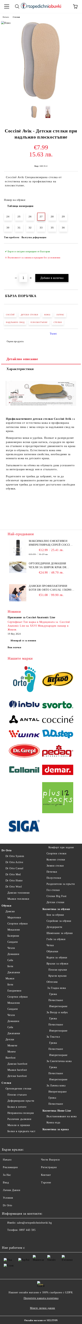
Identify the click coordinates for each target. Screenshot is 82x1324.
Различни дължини (19, 1119)
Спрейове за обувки (59, 921)
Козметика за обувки (56, 909)
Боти (10, 966)
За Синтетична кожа (59, 1061)
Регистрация (48, 1167)
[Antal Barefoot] (24, 720)
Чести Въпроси (50, 1159)
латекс (60, 314)
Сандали (12, 941)
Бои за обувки (55, 914)
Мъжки (10, 978)
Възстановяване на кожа (62, 1116)
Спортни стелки (56, 853)
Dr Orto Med (13, 874)
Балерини (13, 935)
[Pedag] (57, 751)
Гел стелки (53, 890)
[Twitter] (15, 1238)
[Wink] (24, 734)
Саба (10, 960)
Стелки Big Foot (57, 896)
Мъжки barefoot (17, 1069)
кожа (47, 314)
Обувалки (52, 951)
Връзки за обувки (57, 963)
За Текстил (53, 1036)
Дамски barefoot (17, 1063)
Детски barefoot (17, 1076)
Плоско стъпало (17, 1094)
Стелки (16, 17)
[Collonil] (24, 770)
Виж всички (14, 647)
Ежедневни (14, 990)
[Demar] (57, 770)
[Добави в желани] (72, 249)
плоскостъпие (39, 322)
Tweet (53, 333)
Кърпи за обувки (57, 957)
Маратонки (14, 917)
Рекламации (10, 1167)
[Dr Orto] (24, 680)
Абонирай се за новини (23, 640)
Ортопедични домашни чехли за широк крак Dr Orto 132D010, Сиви (47, 565)
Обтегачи (52, 981)
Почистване (55, 1000)
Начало (6, 17)
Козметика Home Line (57, 1110)
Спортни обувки (17, 923)
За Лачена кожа (56, 1085)
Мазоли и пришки (18, 1125)
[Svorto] (57, 705)
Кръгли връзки (57, 975)
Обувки (6, 905)
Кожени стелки (56, 859)
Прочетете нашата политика (41, 1298)
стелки (58, 322)
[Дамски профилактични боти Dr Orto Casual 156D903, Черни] (17, 600)
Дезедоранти (54, 927)
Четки (50, 945)
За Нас (7, 1174)
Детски (10, 1039)
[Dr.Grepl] (24, 751)
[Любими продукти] (65, 6)
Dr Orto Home (14, 880)
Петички (52, 871)
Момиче (12, 1045)
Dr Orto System (15, 856)
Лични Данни (11, 1190)
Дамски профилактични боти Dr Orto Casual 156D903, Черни (51, 588)
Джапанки (13, 972)
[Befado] (57, 679)
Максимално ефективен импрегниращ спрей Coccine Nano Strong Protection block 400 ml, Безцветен (51, 543)
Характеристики (20, 369)
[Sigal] (24, 826)
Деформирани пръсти (20, 1100)
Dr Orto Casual (14, 868)
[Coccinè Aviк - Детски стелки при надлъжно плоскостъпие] (41, 100)
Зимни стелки (55, 865)
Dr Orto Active (14, 862)
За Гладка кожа (56, 988)
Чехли (11, 948)
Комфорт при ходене (61, 847)
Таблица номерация (20, 206)
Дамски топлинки (18, 892)
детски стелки (29, 314)
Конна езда (53, 1122)
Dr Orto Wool (14, 886)
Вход (6, 1182)
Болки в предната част (21, 1131)
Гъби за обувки (56, 939)
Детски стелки (55, 902)
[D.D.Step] (57, 734)
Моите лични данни (42, 1308)
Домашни (13, 954)
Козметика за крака (56, 1129)
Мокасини (13, 929)
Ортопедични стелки (18, 1088)
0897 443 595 (27, 1230)
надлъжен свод (15, 322)
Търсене (46, 1182)
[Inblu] (24, 705)
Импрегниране (58, 1006)
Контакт (46, 1174)
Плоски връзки (57, 969)
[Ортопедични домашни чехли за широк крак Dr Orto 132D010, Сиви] (17, 572)
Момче (11, 1051)
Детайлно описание (22, 359)
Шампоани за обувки (60, 933)
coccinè (10, 314)
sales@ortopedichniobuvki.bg (34, 1222)
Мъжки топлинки (18, 898)
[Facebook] (7, 1238)
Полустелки (54, 877)
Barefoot (11, 1057)
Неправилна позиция (20, 1113)
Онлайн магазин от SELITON (41, 1320)
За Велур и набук (57, 1012)
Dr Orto (7, 850)
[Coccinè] (57, 720)
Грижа (52, 994)
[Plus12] (57, 798)
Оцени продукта (15, 341)
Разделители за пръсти (61, 884)
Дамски (10, 911)
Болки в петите (16, 1106)
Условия (8, 1197)
